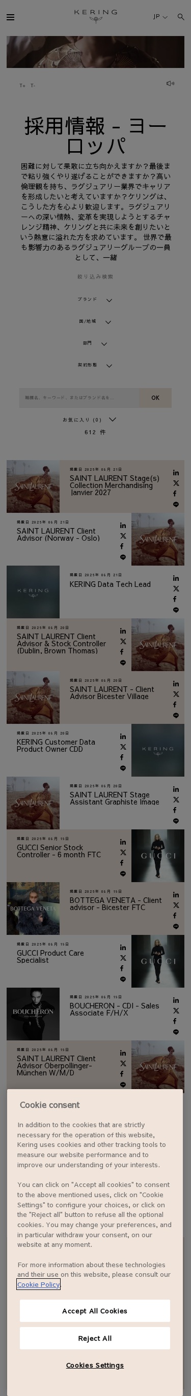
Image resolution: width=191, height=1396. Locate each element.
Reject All (95, 1338)
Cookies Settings (95, 1365)
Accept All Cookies (95, 1310)
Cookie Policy (38, 1284)
